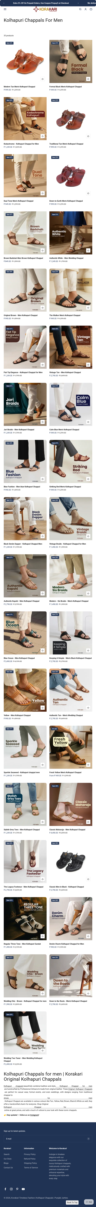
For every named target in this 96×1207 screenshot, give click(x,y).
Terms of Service (31, 1168)
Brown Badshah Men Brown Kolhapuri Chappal (23, 258)
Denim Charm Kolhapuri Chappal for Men (66, 944)
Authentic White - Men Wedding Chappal (66, 258)
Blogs (6, 1163)
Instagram (34, 1115)
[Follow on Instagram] (11, 1189)
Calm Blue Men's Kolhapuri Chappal (64, 429)
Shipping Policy (30, 1163)
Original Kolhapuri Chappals (80, 1089)
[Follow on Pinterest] (17, 1189)
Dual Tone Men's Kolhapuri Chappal (18, 201)
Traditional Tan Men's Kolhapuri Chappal (66, 144)
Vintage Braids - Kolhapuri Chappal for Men (67, 544)
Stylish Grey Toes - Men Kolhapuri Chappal (22, 830)
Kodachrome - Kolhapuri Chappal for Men (21, 144)
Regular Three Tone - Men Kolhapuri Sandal (22, 944)
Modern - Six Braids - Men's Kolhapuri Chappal (68, 601)
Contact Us (8, 1168)
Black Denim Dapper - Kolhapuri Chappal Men (23, 544)
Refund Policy (29, 1159)
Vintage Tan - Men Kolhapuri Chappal (65, 372)
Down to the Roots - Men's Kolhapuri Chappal (68, 1001)
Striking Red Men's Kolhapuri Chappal (65, 487)
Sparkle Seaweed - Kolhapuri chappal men (22, 772)
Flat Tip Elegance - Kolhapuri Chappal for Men (23, 372)
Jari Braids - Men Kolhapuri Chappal (19, 429)
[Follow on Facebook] (5, 1189)
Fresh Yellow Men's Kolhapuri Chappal (65, 772)
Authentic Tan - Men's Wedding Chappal (66, 715)
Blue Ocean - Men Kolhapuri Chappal (19, 658)
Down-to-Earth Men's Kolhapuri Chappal (66, 201)
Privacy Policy (30, 1154)
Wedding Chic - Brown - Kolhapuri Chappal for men (25, 1001)
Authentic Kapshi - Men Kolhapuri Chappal (21, 601)
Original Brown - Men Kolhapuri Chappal (20, 315)
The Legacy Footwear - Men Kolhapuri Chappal (23, 887)
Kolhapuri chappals (13, 1086)
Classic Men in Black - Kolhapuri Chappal (66, 887)
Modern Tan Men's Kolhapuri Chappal (19, 87)
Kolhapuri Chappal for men (76, 1086)
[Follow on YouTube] (23, 1189)
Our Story (7, 1159)
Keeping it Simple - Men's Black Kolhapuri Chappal (70, 658)
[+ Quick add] (43, 79)
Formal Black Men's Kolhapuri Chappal (65, 87)
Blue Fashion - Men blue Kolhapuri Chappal (22, 487)
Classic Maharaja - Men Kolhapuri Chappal (67, 830)
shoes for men (48, 1098)
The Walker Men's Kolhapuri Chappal (64, 315)
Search (6, 1154)
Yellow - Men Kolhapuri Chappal (17, 715)
